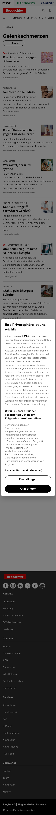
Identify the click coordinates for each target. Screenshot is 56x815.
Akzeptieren (28, 488)
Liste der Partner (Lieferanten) (23, 470)
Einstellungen (28, 479)
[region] (28, 407)
